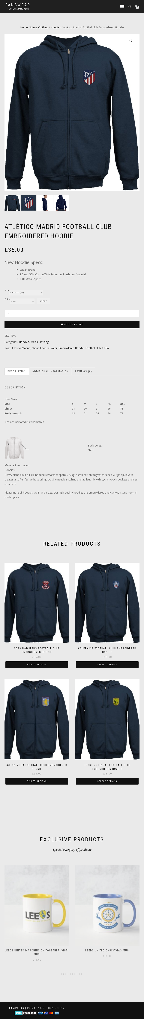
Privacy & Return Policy (45, 1008)
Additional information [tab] (50, 371)
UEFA (105, 348)
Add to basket (73, 324)
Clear (43, 301)
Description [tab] (17, 371)
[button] (130, 40)
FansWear (17, 5)
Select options (37, 664)
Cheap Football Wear (44, 348)
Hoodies (56, 27)
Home (24, 27)
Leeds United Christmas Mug (107, 950)
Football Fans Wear (18, 8)
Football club (93, 348)
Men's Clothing (39, 27)
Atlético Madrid (21, 348)
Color (7, 299)
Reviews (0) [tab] (83, 371)
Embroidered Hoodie (71, 348)
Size (6, 291)
